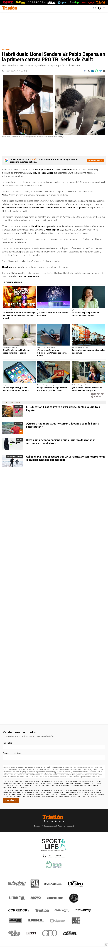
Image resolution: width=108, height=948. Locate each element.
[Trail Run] (88, 2)
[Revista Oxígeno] (62, 2)
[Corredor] (19, 910)
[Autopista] (17, 884)
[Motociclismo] (55, 898)
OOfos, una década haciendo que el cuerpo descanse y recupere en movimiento (60, 441)
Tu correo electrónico (12, 753)
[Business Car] (53, 883)
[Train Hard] (76, 920)
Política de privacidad (49, 826)
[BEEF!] (31, 933)
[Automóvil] (17, 898)
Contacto (37, 826)
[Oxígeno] (58, 920)
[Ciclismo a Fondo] (15, 920)
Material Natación (14, 456)
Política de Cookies (95, 771)
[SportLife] (74, 2)
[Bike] (36, 921)
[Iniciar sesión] (99, 8)
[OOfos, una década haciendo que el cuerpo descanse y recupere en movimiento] (12, 444)
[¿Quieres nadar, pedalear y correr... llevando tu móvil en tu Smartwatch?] (12, 428)
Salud (19, 440)
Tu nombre (7, 743)
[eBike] (14, 933)
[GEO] (50, 933)
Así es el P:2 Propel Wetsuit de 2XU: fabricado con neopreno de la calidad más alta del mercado (65, 458)
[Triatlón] (101, 2)
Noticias (6, 49)
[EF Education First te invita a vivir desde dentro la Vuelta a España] (12, 411)
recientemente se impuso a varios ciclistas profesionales (76, 226)
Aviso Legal (64, 771)
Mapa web (70, 826)
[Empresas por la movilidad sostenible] (54, 864)
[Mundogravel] (70, 933)
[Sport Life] (73, 898)
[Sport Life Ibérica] (54, 844)
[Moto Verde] (35, 898)
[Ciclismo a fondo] (20, 2)
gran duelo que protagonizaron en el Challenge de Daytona (76, 239)
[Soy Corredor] (36, 2)
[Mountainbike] (8, 2)
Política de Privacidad (78, 771)
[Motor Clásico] (75, 883)
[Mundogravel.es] (51, 2)
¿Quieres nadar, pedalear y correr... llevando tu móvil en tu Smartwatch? (62, 425)
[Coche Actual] (34, 883)
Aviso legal (61, 826)
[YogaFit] (83, 910)
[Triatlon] (9, 8)
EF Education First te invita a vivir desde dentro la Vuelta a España (63, 408)
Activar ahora (94, 160)
